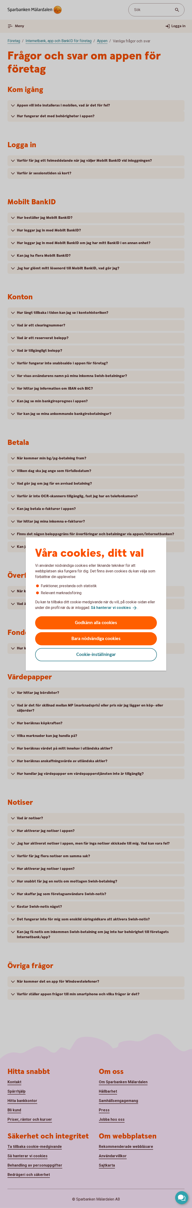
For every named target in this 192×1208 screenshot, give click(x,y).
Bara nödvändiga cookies (96, 638)
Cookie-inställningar (96, 654)
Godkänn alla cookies (96, 623)
